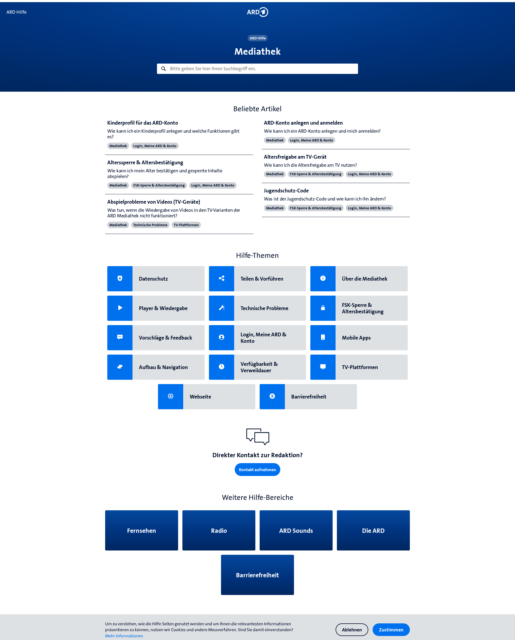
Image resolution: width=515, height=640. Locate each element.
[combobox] (257, 69)
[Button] (257, 12)
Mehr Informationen (124, 635)
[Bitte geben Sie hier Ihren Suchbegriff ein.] (257, 69)
